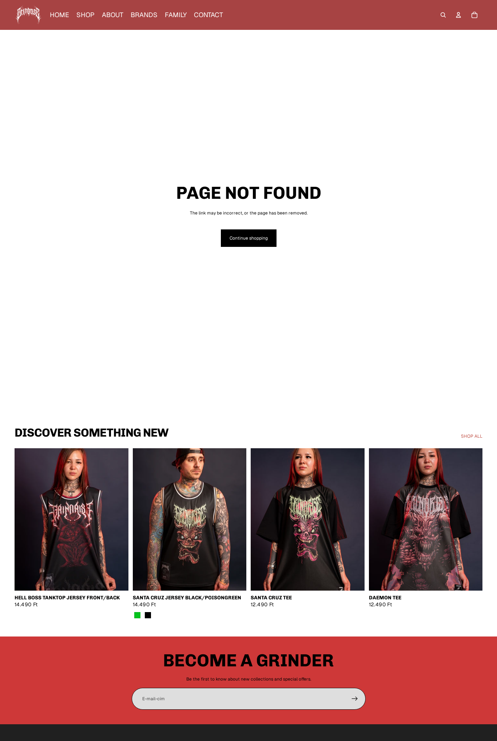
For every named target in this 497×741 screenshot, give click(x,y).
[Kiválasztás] (117, 579)
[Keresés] (443, 15)
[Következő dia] (117, 519)
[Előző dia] (25, 519)
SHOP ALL (471, 436)
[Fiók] (458, 15)
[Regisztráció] (354, 698)
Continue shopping (249, 238)
